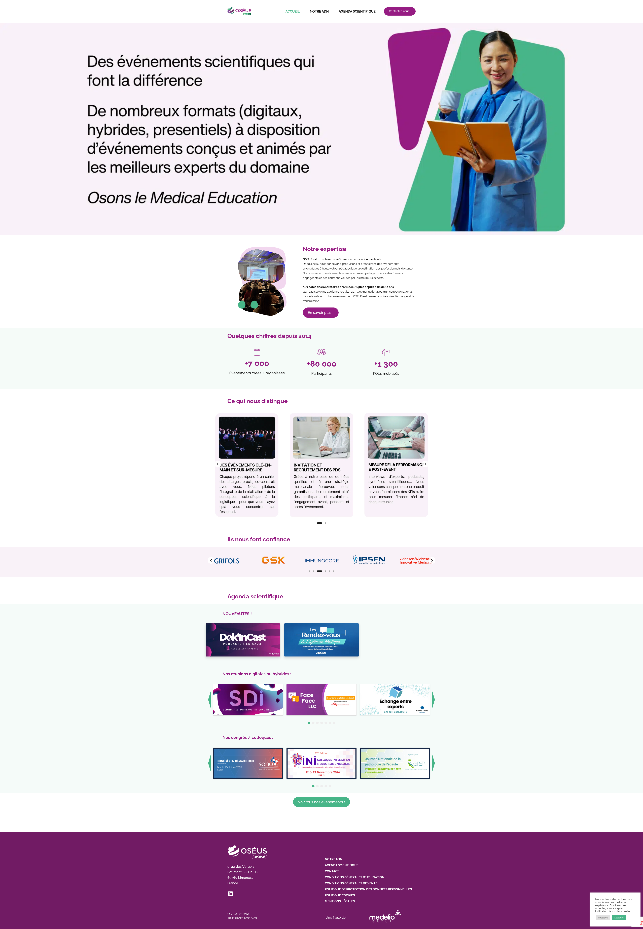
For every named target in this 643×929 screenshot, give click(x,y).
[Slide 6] (333, 571)
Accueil (292, 11)
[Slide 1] (318, 523)
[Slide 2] (323, 523)
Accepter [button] (619, 917)
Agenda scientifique (357, 11)
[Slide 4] (323, 571)
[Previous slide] (217, 464)
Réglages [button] (603, 917)
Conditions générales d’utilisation (354, 877)
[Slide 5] (329, 571)
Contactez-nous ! (400, 11)
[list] (321, 464)
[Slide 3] (318, 571)
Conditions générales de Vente (351, 883)
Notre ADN (319, 11)
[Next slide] (425, 464)
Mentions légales (340, 901)
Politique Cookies (340, 895)
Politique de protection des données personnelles (368, 889)
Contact (332, 871)
